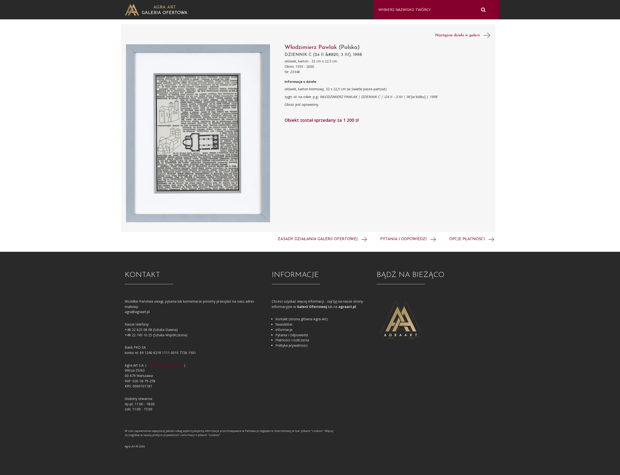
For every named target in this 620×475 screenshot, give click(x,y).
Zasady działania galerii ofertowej (318, 239)
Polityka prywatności (291, 345)
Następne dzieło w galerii (459, 35)
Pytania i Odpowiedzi (291, 335)
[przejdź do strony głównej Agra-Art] (132, 9)
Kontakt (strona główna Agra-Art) (301, 319)
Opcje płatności (467, 239)
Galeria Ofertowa (164, 13)
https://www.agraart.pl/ (165, 365)
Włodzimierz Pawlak (312, 47)
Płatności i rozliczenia (292, 340)
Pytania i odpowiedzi (404, 239)
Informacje (284, 329)
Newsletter (284, 324)
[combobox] (433, 10)
